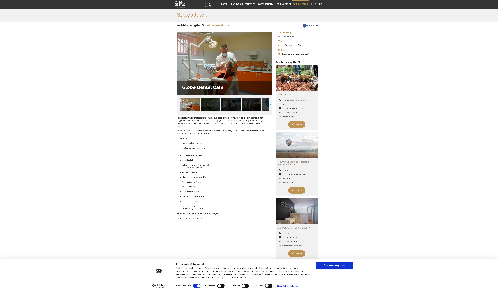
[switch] (221, 286)
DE (320, 4)
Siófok (224, 4)
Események (250, 4)
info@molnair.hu (287, 182)
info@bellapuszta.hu (289, 117)
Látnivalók (237, 4)
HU (311, 4)
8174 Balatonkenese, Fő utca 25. (293, 45)
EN (316, 4)
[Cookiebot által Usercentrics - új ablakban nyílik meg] (159, 286)
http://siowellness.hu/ (290, 241)
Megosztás (313, 25)
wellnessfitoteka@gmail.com (292, 246)
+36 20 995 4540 (288, 36)
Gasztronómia (265, 4)
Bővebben (296, 124)
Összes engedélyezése (334, 265)
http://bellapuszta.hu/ (290, 112)
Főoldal (181, 25)
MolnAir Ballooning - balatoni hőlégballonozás (293, 163)
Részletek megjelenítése (288, 286)
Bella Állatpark (286, 94)
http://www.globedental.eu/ (295, 54)
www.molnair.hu (288, 178)
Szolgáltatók (196, 25)
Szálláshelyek (283, 4)
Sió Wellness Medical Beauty (294, 227)
